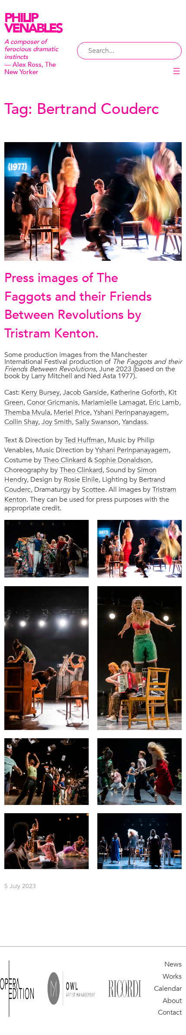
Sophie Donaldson (122, 460)
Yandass (134, 422)
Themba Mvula (27, 412)
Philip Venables (33, 23)
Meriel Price (72, 412)
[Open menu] (176, 71)
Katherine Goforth (137, 392)
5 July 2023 (20, 886)
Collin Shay (21, 422)
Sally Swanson (97, 422)
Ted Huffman (84, 440)
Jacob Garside (85, 392)
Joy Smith (57, 422)
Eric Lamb (164, 402)
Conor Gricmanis (52, 402)
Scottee (93, 489)
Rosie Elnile (81, 479)
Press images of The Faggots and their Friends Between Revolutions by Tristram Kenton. (78, 305)
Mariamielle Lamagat (113, 402)
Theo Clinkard (64, 460)
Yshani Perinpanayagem (130, 412)
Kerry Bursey (40, 392)
